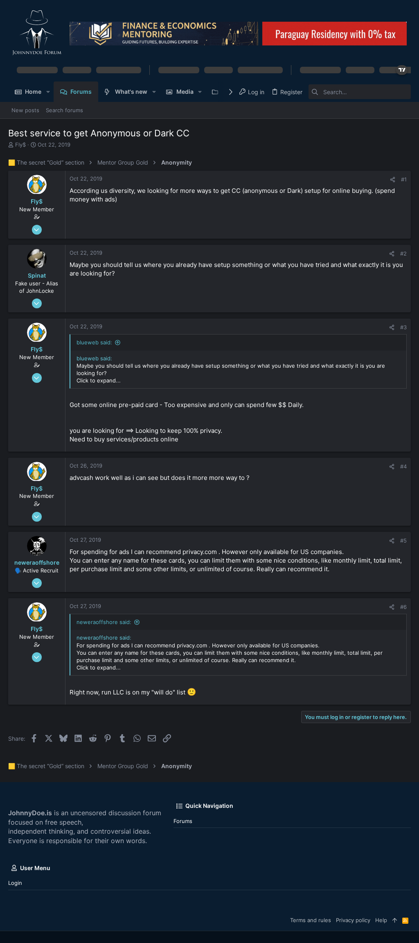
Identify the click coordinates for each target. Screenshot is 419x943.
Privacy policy (353, 920)
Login (15, 883)
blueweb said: (94, 342)
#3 (403, 327)
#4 (403, 466)
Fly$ (20, 144)
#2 (403, 253)
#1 (404, 179)
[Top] (395, 920)
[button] (47, 91)
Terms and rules (310, 920)
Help (381, 920)
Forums (182, 821)
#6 (403, 607)
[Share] (392, 179)
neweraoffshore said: (104, 622)
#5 (403, 540)
